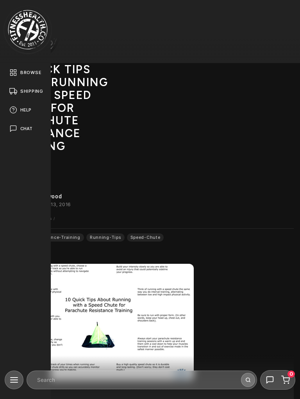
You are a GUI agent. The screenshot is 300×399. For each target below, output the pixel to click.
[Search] (248, 380)
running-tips (105, 237)
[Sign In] (286, 13)
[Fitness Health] (27, 29)
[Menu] (14, 380)
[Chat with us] (270, 380)
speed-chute (145, 237)
